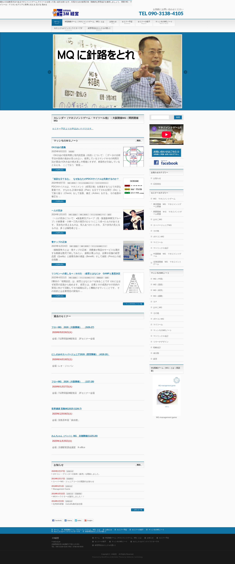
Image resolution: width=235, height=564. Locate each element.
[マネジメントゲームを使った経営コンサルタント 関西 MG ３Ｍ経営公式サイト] (65, 14)
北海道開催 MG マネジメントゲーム (167, 263)
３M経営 (114, 554)
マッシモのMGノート (86, 183)
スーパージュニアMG (162, 225)
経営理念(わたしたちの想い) (95, 531)
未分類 (71, 151)
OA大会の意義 (59, 147)
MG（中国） (158, 279)
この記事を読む (59, 170)
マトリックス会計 (160, 248)
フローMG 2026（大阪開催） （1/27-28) (73, 381)
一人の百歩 (57, 210)
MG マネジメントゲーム (164, 199)
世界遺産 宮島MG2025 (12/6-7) (66, 409)
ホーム (56, 530)
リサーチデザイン (102, 183)
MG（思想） (73, 214)
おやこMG (157, 219)
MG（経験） (158, 296)
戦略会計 (100, 278)
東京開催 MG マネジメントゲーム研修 (167, 205)
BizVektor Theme (118, 557)
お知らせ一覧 (138, 509)
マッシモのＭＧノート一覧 (134, 304)
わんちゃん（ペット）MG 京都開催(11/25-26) (75, 436)
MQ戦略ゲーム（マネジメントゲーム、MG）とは (82, 530)
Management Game (61, 489)
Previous (49, 72)
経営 (109, 214)
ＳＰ (155, 302)
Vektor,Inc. (130, 557)
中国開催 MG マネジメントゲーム (167, 255)
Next (185, 72)
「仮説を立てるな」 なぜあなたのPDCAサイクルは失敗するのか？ (85, 179)
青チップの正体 (59, 242)
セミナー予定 (122, 530)
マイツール (158, 242)
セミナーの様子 (137, 530)
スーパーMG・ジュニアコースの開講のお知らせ (73, 481)
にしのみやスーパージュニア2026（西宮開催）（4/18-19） (80, 354)
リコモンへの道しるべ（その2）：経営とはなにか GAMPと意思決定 (86, 273)
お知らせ (70, 471)
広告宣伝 (70, 479)
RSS (138, 140)
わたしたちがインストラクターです (67, 531)
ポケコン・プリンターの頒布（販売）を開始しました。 (77, 474)
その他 (156, 231)
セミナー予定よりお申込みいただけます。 (73, 128)
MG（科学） (72, 183)
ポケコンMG (158, 236)
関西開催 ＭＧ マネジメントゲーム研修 (167, 213)
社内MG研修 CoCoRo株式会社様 (67, 504)
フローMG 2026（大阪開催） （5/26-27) (73, 327)
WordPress (105, 557)
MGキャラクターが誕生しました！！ (69, 496)
